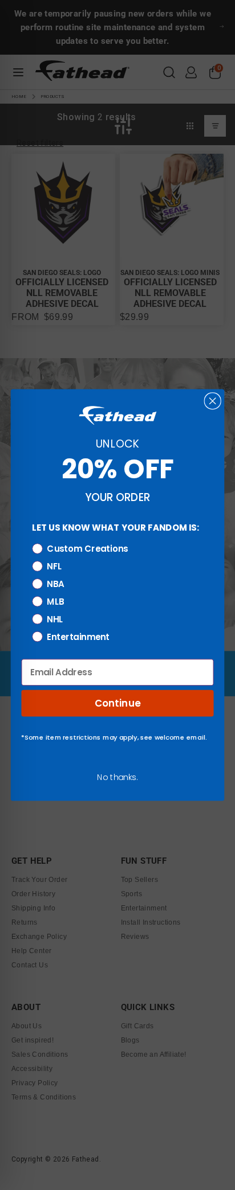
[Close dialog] (212, 400)
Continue (118, 702)
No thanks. (117, 777)
